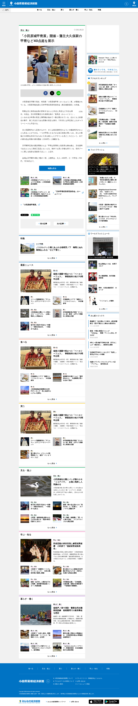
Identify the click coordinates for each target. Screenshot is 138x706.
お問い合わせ (81, 681)
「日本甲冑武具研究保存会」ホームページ (67, 192)
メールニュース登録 (83, 684)
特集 (99, 10)
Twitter (126, 4)
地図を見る (52, 168)
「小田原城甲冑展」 (30, 205)
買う (62, 10)
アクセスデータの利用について (64, 681)
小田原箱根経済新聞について (64, 678)
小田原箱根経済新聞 (23, 4)
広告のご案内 (59, 684)
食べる (39, 10)
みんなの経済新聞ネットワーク (29, 701)
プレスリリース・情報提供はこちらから (89, 678)
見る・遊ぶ (51, 10)
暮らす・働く (74, 10)
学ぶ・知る (88, 10)
